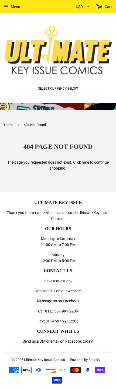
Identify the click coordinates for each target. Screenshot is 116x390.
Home (8, 125)
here (85, 162)
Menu (15, 7)
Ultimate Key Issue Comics (44, 360)
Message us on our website (58, 291)
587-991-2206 (66, 311)
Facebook (73, 341)
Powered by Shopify (85, 360)
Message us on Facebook (58, 301)
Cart (108, 7)
